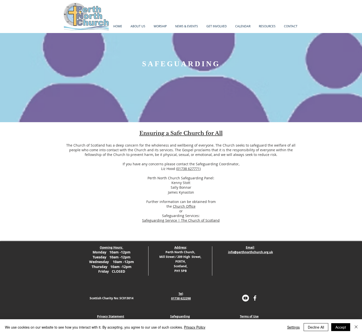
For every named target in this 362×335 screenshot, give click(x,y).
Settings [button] (293, 327)
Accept (340, 327)
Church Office (184, 206)
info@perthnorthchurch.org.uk (250, 252)
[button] (160, 26)
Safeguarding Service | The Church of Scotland (181, 220)
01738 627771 (188, 168)
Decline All (316, 327)
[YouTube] (245, 298)
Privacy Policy (194, 327)
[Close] (356, 327)
